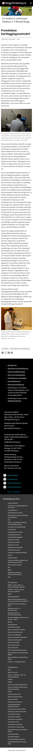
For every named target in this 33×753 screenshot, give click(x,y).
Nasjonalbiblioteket (13, 596)
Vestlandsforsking (13, 734)
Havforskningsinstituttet (15, 537)
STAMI (10, 691)
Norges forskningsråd (14, 635)
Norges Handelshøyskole (15, 632)
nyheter (5, 348)
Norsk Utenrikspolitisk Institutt (17, 650)
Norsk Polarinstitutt (14, 642)
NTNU (9, 594)
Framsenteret (12, 529)
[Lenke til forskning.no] (14, 2)
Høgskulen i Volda (13, 545)
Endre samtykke (14, 492)
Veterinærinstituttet (13, 736)
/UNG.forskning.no (14, 483)
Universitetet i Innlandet (15, 719)
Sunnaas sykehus (13, 699)
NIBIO (9, 570)
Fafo (9, 520)
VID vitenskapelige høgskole (16, 739)
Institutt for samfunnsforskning (17, 552)
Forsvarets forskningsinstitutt (17, 527)
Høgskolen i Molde (13, 539)
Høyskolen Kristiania (14, 550)
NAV (9, 567)
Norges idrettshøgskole (15, 640)
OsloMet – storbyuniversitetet (16, 661)
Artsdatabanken (12, 510)
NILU (9, 577)
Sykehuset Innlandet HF (15, 702)
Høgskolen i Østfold (14, 542)
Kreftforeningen (12, 557)
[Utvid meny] (30, 3)
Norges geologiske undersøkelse (17, 637)
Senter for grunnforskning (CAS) (17, 684)
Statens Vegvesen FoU (14, 694)
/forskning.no (12, 479)
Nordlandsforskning (14, 627)
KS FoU (10, 555)
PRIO (9, 669)
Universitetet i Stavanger (15, 724)
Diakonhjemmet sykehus (15, 512)
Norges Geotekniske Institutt (16, 629)
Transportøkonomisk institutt (17, 709)
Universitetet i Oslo (13, 722)
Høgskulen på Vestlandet (15, 547)
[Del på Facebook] (2, 352)
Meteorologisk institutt (15, 565)
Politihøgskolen (13, 667)
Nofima (10, 622)
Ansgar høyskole (13, 503)
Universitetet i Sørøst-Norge (16, 727)
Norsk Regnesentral (14, 645)
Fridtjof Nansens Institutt (15, 532)
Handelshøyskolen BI (14, 534)
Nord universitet (12, 624)
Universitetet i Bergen (14, 716)
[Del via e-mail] (11, 352)
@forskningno (12, 475)
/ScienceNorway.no (14, 487)
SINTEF (10, 682)
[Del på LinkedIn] (8, 352)
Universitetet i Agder (14, 714)
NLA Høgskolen (12, 582)
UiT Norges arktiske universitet (17, 711)
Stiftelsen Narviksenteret (15, 696)
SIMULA (10, 679)
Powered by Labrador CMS (16, 750)
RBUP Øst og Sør (13, 672)
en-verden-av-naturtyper (19, 348)
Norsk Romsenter (13, 647)
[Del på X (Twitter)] (5, 352)
